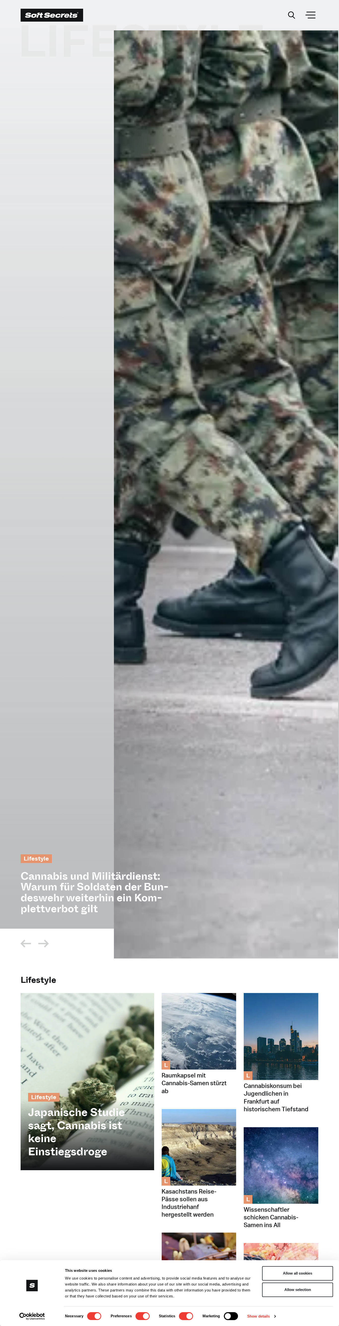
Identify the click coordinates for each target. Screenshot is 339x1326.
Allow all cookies (297, 1273)
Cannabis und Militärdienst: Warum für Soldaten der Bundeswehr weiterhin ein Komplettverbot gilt (95, 892)
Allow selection (297, 1289)
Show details (258, 1316)
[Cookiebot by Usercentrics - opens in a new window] (32, 1316)
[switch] (143, 1316)
